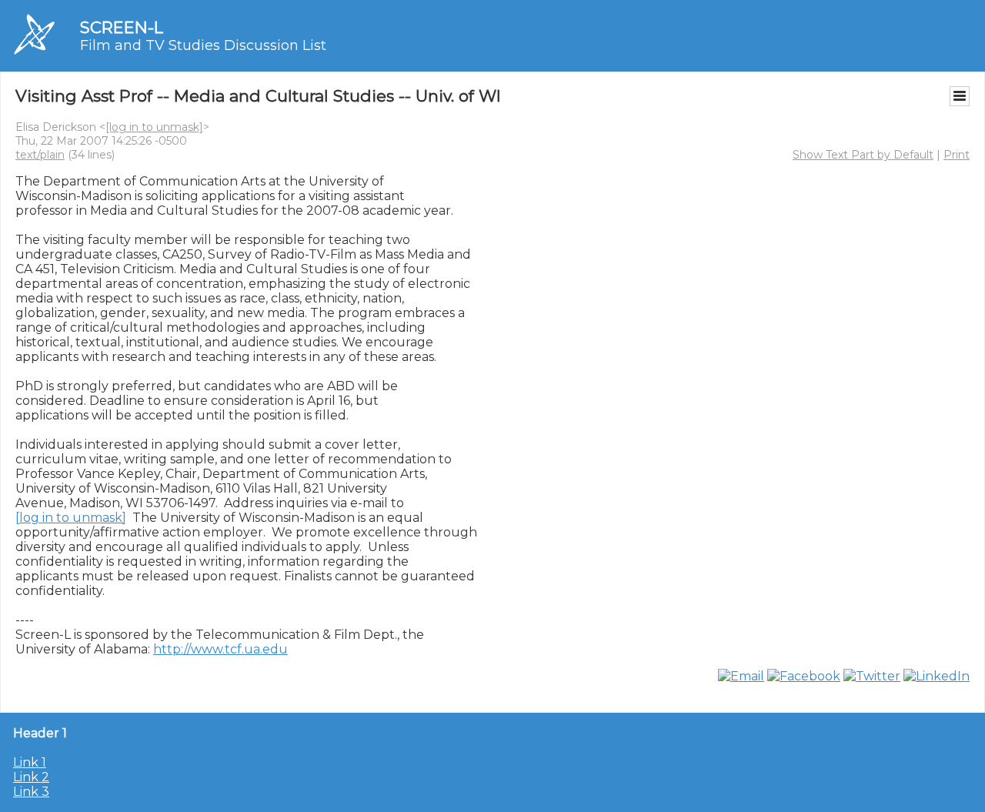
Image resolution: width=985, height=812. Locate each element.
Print (956, 155)
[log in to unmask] (154, 127)
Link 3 (31, 791)
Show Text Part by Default (863, 155)
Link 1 (29, 762)
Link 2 (31, 777)
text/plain (40, 155)
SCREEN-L (121, 27)
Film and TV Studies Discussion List (203, 45)
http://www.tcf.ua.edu (220, 649)
